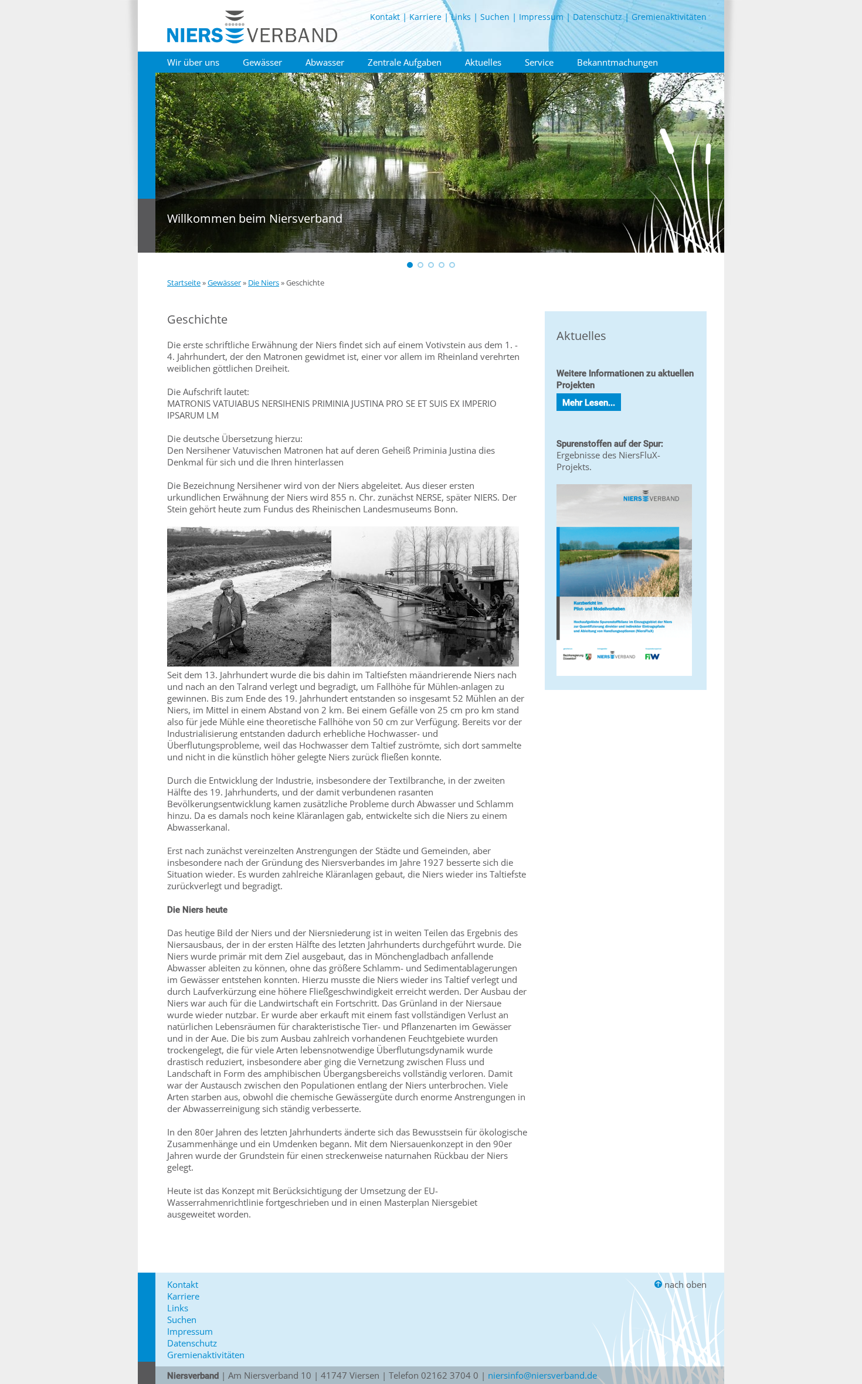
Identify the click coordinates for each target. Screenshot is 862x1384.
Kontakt (385, 16)
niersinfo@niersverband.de (542, 1375)
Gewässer (262, 62)
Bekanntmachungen (617, 62)
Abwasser (325, 62)
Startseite (184, 282)
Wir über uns (193, 62)
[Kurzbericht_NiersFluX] (624, 678)
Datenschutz (597, 16)
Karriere (425, 16)
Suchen (495, 16)
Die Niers (263, 282)
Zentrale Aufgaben (405, 62)
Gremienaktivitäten (669, 16)
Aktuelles (483, 62)
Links (461, 16)
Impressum (541, 16)
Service (539, 62)
